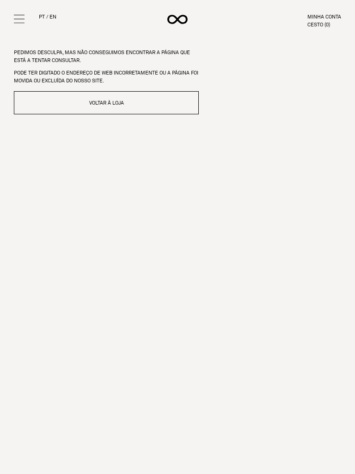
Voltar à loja (106, 103)
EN (52, 17)
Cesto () (318, 25)
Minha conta (324, 17)
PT (42, 17)
